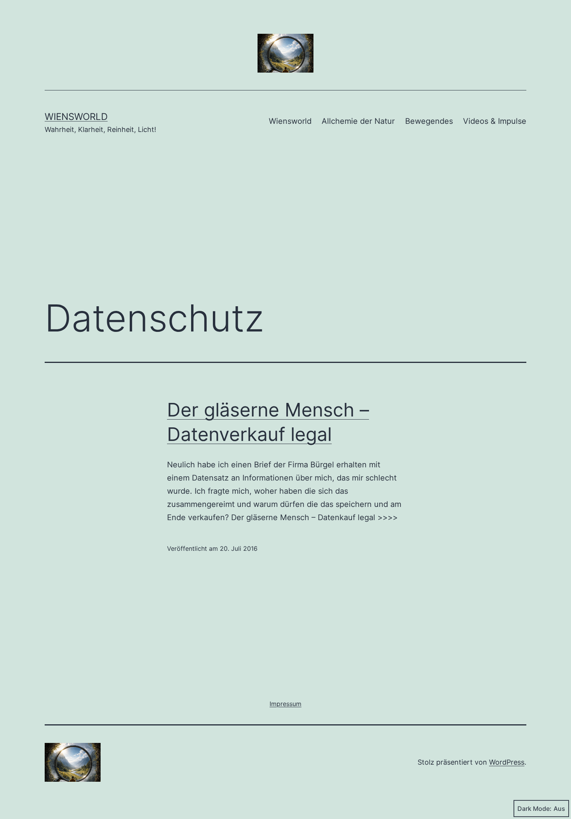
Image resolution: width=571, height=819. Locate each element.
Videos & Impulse (494, 121)
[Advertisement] (285, 228)
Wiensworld (76, 116)
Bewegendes (429, 121)
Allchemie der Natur (358, 121)
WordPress (506, 762)
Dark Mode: (534, 808)
